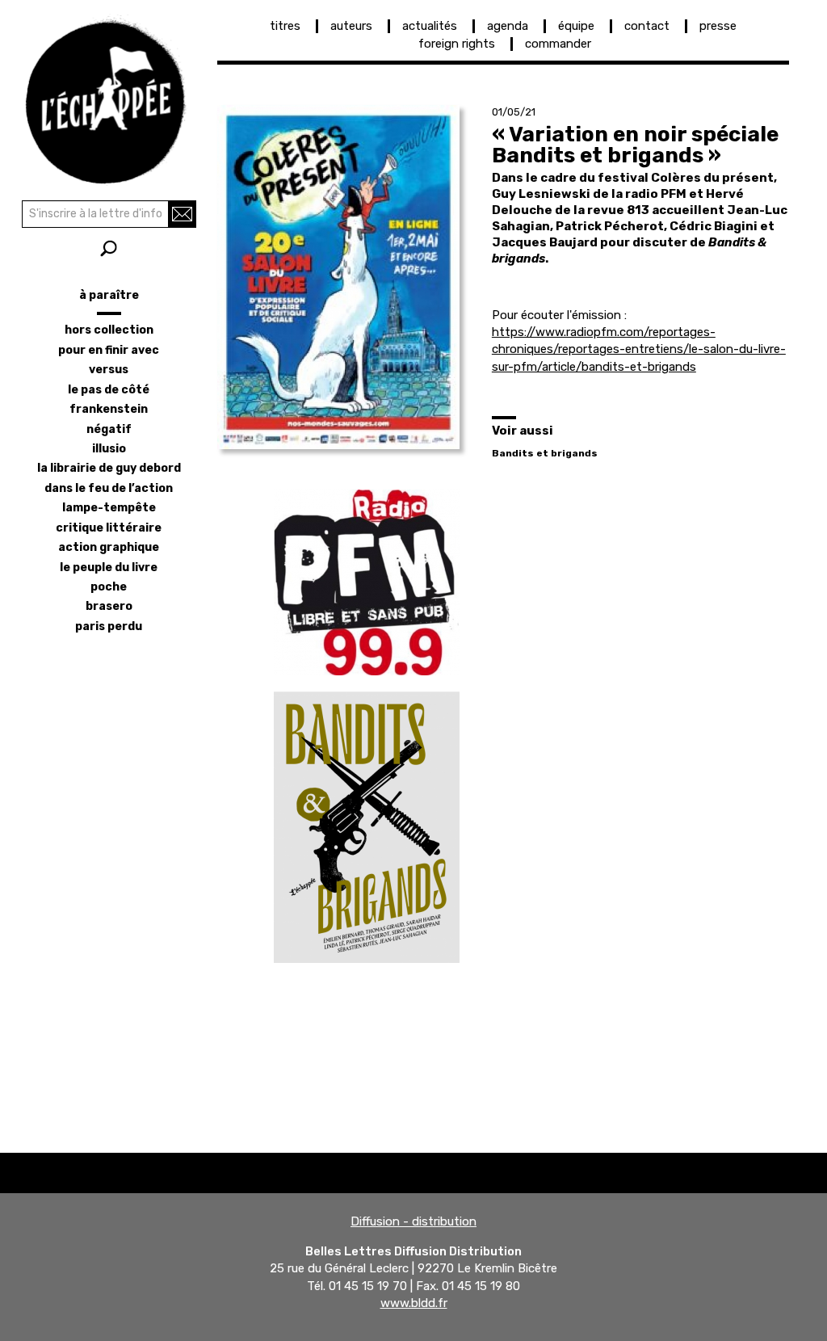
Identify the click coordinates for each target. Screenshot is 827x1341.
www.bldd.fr (413, 1303)
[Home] (108, 97)
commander (558, 43)
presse (718, 26)
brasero (109, 606)
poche (108, 587)
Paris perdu (108, 626)
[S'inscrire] (182, 214)
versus (108, 369)
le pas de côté (108, 390)
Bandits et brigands (545, 453)
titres (285, 26)
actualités (429, 26)
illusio (109, 449)
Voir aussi (522, 430)
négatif (109, 429)
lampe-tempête (109, 508)
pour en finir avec (108, 350)
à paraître (109, 295)
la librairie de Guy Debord (109, 468)
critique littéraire (109, 528)
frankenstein (108, 409)
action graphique (108, 547)
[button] (338, 277)
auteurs (351, 26)
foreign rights (456, 43)
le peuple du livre (108, 567)
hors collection (109, 330)
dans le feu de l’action (108, 488)
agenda (507, 26)
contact (647, 26)
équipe (576, 26)
